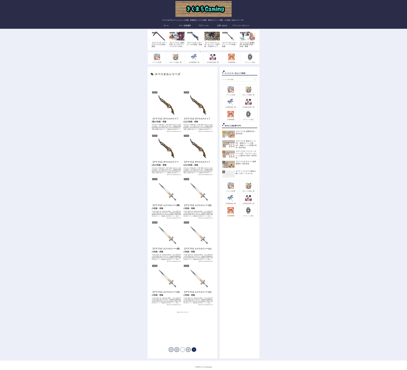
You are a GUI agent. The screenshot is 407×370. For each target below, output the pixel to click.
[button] (255, 79)
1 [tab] (200, 52)
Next (258, 40)
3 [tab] (207, 52)
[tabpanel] (159, 39)
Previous (149, 40)
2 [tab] (203, 52)
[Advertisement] (182, 83)
